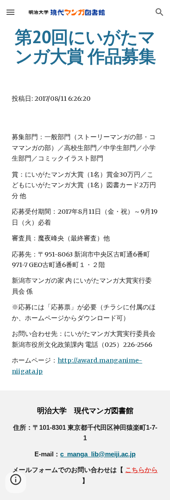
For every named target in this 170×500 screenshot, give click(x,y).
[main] (85, 46)
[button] (10, 12)
